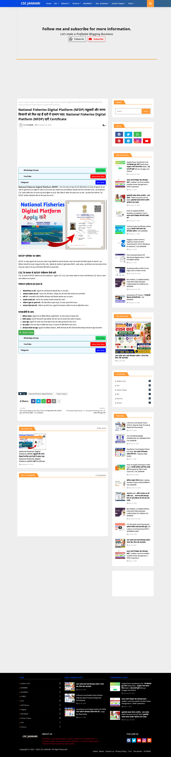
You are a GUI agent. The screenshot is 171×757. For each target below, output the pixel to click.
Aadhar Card (133, 381)
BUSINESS (87, 3)
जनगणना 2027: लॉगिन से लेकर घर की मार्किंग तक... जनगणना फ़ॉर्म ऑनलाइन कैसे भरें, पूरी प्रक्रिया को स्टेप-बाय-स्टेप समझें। (138, 496)
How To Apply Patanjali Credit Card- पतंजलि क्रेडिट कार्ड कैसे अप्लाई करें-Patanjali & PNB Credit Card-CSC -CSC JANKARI (138, 468)
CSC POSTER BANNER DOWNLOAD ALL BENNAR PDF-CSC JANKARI (139, 438)
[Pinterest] (48, 401)
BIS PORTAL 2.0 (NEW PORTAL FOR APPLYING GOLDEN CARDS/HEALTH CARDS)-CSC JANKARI (138, 283)
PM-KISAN (41, 714)
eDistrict (64, 3)
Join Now (101, 170)
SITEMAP (147, 751)
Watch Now (28, 332)
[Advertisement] (85, 79)
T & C (130, 751)
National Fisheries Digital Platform (41, 394)
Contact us (109, 751)
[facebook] (119, 134)
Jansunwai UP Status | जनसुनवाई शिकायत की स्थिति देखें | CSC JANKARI (138, 297)
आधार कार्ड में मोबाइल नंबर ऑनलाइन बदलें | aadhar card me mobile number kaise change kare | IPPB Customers (138, 183)
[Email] (54, 401)
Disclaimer (137, 751)
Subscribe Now (98, 176)
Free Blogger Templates (69, 753)
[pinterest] (119, 140)
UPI (133, 394)
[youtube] (147, 140)
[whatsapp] (138, 134)
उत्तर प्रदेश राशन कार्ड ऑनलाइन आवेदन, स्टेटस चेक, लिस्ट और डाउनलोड (132, 357)
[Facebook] (33, 401)
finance (76, 3)
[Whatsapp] (43, 401)
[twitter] (128, 134)
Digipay (41, 709)
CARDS (40, 696)
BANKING (41, 688)
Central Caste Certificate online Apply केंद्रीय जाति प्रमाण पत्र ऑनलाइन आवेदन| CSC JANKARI (139, 228)
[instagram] (138, 140)
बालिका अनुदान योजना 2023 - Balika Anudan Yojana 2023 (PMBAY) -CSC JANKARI (139, 482)
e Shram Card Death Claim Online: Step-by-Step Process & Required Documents (138, 425)
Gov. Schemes (102, 3)
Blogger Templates (37, 753)
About (101, 751)
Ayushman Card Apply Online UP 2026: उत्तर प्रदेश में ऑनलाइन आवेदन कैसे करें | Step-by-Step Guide (138, 452)
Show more (101, 428)
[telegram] (128, 140)
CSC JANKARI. (45, 749)
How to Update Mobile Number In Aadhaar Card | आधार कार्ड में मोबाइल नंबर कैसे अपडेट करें (138, 214)
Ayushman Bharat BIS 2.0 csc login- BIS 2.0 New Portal (138, 269)
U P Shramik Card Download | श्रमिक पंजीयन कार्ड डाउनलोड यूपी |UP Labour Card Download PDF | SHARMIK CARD (138, 527)
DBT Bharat (40, 705)
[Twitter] (38, 401)
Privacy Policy (121, 751)
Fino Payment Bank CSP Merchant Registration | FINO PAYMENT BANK (138, 257)
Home (48, 3)
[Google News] (147, 134)
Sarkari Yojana (118, 3)
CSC (55, 3)
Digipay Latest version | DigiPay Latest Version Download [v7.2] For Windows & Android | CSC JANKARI (138, 243)
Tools (130, 3)
